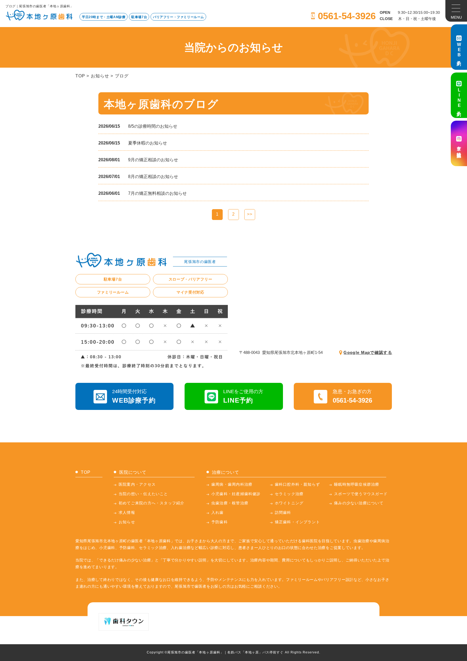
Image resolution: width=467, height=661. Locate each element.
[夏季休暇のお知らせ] (147, 143)
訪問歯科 (283, 512)
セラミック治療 (289, 494)
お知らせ (100, 76)
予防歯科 (219, 522)
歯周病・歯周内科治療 (231, 484)
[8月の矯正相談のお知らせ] (153, 176)
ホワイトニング (289, 503)
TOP (80, 76)
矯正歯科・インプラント (297, 522)
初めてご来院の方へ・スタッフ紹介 (152, 503)
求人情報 (127, 512)
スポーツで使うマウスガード (361, 494)
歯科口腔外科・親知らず (297, 484)
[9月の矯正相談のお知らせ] (153, 160)
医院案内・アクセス (137, 484)
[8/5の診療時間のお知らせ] (152, 126)
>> (249, 214)
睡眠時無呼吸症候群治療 (356, 484)
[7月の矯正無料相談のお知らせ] (157, 193)
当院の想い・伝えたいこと (143, 494)
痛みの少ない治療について (358, 503)
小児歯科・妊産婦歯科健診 (236, 494)
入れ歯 (217, 512)
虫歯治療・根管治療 (229, 503)
